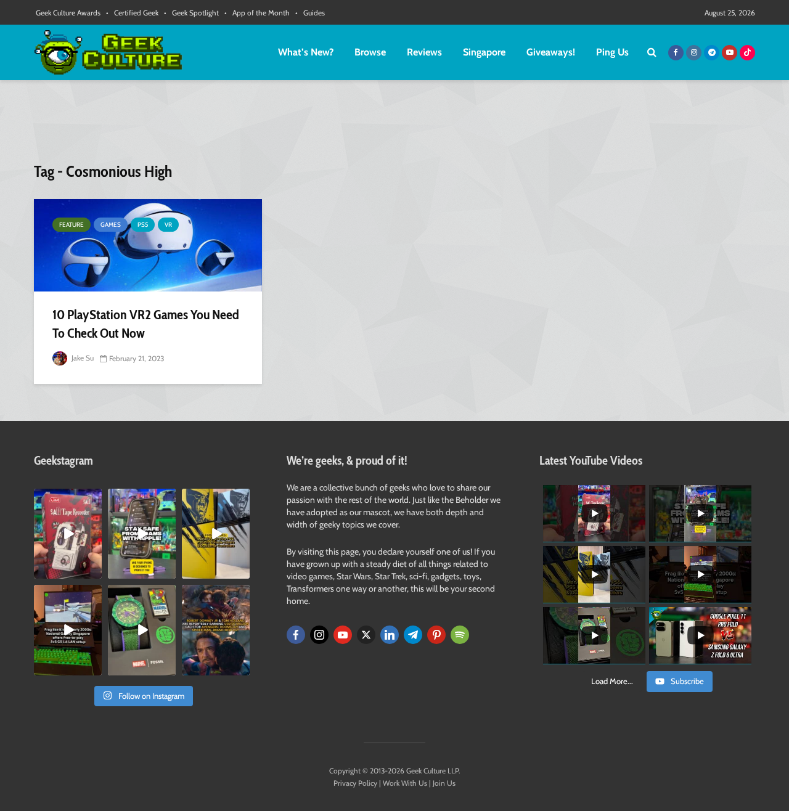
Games (110, 225)
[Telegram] (413, 635)
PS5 (142, 225)
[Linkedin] (389, 635)
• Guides (310, 12)
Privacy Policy (355, 783)
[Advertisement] (394, 126)
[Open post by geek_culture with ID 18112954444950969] (142, 534)
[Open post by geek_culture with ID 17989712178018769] (216, 630)
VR (168, 225)
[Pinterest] (436, 635)
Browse (370, 52)
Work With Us (405, 783)
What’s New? (305, 52)
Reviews (424, 52)
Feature (71, 225)
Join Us (444, 783)
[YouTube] (342, 635)
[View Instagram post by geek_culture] (94, 571)
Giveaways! (550, 52)
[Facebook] (296, 635)
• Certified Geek (132, 12)
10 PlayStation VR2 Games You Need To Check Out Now (145, 323)
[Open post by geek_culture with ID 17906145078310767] (68, 534)
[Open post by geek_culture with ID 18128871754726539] (216, 534)
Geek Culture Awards (68, 12)
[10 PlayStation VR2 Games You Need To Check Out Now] (148, 245)
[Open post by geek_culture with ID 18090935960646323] (68, 630)
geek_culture (67, 498)
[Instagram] (319, 635)
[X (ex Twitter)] (366, 635)
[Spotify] (460, 635)
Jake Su (82, 357)
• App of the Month (257, 12)
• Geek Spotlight (191, 12)
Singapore (484, 52)
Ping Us (612, 52)
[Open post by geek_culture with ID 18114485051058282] (142, 630)
